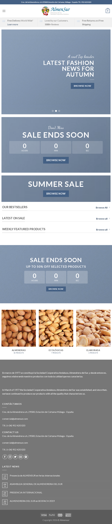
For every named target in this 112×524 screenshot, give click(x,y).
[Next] (104, 71)
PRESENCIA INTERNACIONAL (26, 492)
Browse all (101, 218)
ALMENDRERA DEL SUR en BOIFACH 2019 (32, 500)
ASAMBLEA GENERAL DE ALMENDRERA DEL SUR (36, 484)
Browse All (101, 207)
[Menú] (4, 10)
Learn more (12, 24)
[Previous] (7, 71)
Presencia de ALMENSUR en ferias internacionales (35, 475)
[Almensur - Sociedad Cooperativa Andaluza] (56, 10)
